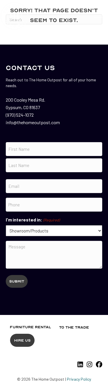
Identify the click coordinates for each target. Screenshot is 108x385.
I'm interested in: (33, 219)
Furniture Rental (30, 327)
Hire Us (22, 340)
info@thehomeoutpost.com (33, 122)
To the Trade (74, 327)
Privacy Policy (79, 379)
